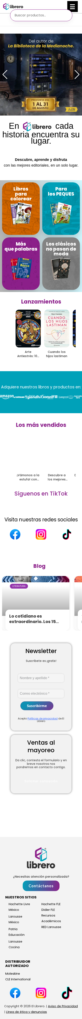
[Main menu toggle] (72, 6)
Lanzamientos (41, 301)
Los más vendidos (41, 425)
